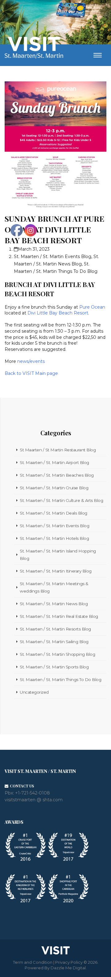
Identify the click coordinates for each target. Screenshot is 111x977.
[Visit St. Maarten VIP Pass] (71, 11)
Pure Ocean (91, 307)
